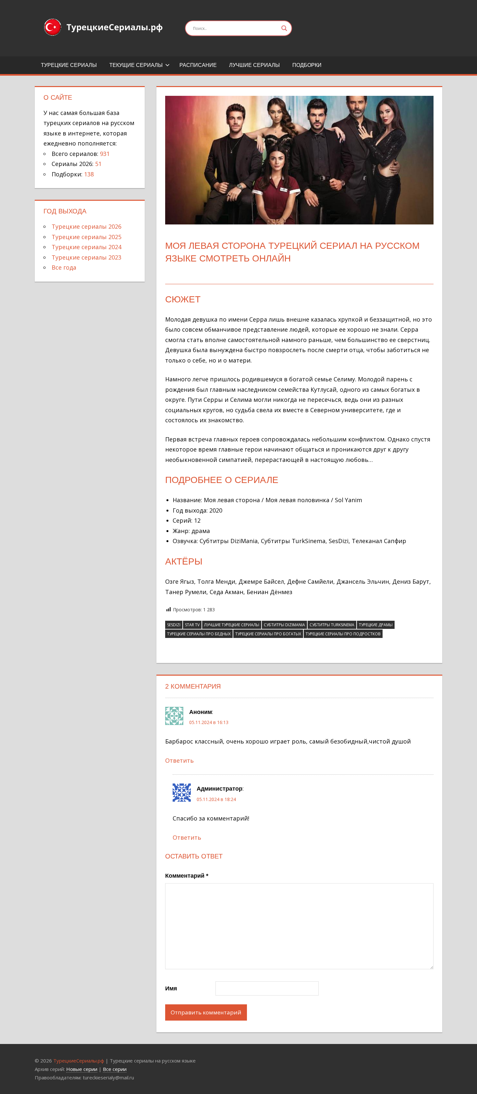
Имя (171, 988)
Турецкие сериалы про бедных (199, 634)
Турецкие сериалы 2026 (86, 226)
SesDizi (173, 625)
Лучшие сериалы (254, 65)
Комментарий (186, 875)
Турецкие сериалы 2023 (86, 257)
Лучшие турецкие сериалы (231, 625)
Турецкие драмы (376, 625)
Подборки (307, 65)
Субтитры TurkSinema (332, 625)
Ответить (179, 760)
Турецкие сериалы (69, 65)
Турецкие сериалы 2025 (86, 237)
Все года (64, 267)
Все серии (115, 1069)
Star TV (192, 625)
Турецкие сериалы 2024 (86, 247)
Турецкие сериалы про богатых (268, 634)
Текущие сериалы (136, 65)
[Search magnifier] (284, 28)
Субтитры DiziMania (284, 625)
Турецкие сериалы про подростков (343, 634)
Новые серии (81, 1069)
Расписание (198, 65)
